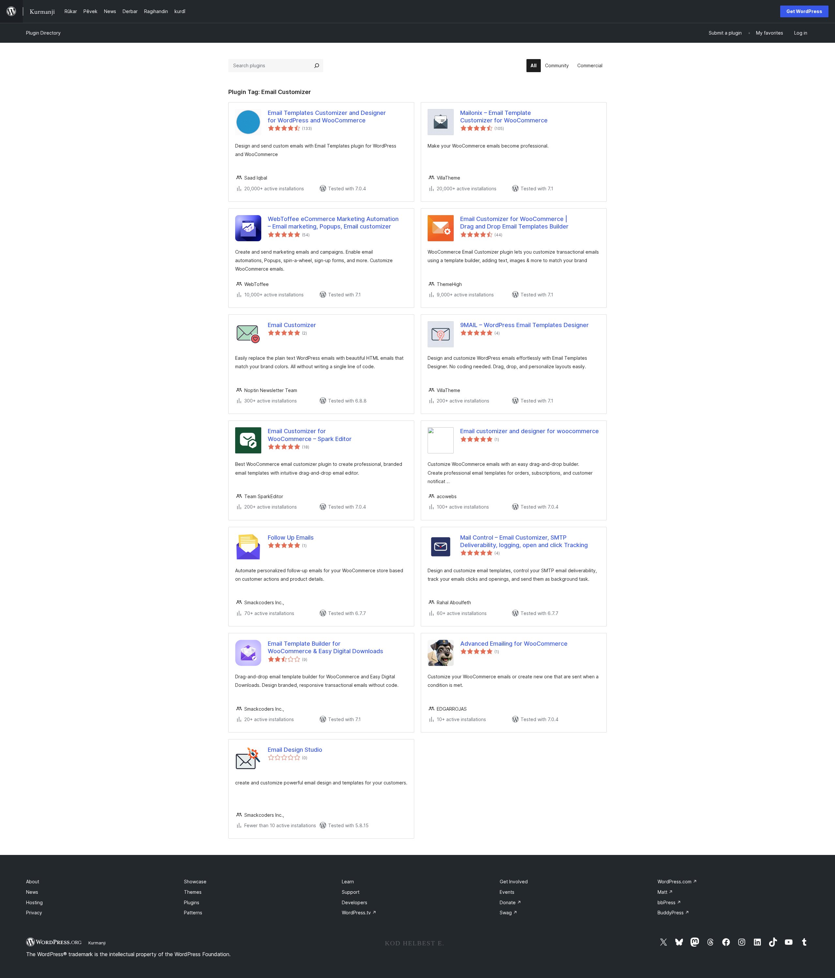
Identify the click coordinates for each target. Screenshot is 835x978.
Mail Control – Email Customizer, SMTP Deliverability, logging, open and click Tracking (524, 541)
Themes (193, 892)
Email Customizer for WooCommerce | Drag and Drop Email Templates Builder (514, 222)
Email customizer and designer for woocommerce (529, 431)
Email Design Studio (295, 749)
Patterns (193, 912)
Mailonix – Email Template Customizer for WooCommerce (504, 116)
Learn (348, 881)
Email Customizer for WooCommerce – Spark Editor (310, 435)
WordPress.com (677, 881)
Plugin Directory (43, 33)
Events (507, 892)
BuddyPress (673, 912)
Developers (354, 902)
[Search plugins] (316, 65)
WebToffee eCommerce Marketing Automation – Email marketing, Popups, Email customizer (333, 222)
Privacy (34, 912)
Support (350, 892)
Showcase (195, 881)
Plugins (191, 902)
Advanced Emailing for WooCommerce (514, 643)
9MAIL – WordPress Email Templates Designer (524, 325)
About (32, 881)
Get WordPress (804, 11)
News (32, 892)
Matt (665, 892)
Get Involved (514, 881)
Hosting (34, 902)
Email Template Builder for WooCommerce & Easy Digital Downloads (325, 647)
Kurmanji (97, 942)
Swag (508, 912)
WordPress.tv (359, 912)
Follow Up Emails (291, 537)
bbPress (669, 902)
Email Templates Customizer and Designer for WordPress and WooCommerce (327, 116)
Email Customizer (292, 325)
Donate (510, 902)
